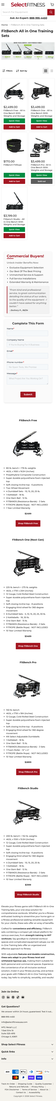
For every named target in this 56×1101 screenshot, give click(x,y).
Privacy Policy (38, 1087)
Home (4, 25)
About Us (44, 1089)
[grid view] (46, 71)
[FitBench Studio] (28, 830)
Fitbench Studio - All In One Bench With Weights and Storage (14, 222)
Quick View (14, 121)
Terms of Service (29, 1089)
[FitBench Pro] (28, 704)
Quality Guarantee (43, 1084)
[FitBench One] (28, 582)
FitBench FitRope (13, 165)
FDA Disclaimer (12, 1089)
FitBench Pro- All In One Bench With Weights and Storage (41, 167)
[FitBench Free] (28, 462)
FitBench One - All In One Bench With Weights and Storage (41, 113)
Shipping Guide (25, 1084)
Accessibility (34, 1092)
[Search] (51, 12)
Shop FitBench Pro (28, 772)
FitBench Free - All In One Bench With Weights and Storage (14, 113)
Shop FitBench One (28, 646)
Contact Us (21, 1092)
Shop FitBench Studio (28, 894)
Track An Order (8, 1084)
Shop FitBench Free (28, 523)
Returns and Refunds (19, 1087)
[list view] (52, 71)
